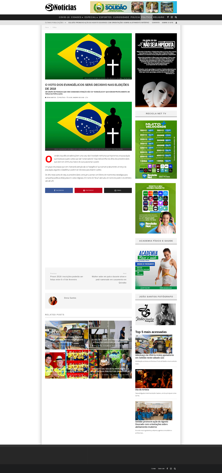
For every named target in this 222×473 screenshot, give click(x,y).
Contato (156, 22)
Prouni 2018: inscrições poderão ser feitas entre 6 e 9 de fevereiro (66, 277)
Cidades (76, 17)
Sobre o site (167, 22)
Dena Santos (51, 97)
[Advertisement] (88, 214)
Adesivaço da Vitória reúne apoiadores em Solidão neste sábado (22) (99, 22)
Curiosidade (121, 17)
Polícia (135, 17)
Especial (90, 17)
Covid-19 (64, 17)
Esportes (105, 17)
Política (146, 17)
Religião (158, 17)
